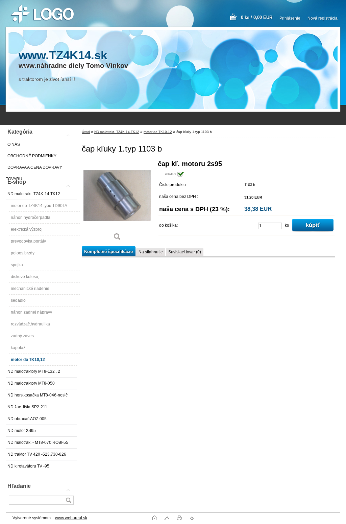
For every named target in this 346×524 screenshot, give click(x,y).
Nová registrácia (322, 18)
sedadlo (18, 300)
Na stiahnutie (151, 252)
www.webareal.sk (71, 518)
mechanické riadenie (30, 288)
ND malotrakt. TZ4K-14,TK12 (33, 193)
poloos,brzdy (22, 253)
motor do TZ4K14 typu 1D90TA (39, 205)
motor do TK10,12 (28, 359)
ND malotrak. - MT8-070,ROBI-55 (37, 442)
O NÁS (13, 144)
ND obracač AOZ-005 (27, 418)
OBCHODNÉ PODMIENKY (31, 156)
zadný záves (22, 336)
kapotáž (18, 347)
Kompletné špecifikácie (108, 251)
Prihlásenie (289, 18)
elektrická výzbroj (27, 229)
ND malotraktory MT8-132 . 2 (33, 371)
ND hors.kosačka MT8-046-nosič (37, 395)
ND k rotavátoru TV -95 (28, 466)
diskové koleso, (25, 276)
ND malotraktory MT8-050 (31, 383)
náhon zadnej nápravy (31, 312)
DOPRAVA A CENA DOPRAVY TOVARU (34, 169)
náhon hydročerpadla (30, 217)
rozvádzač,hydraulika (30, 324)
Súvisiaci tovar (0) (184, 252)
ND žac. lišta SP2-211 (27, 407)
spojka (17, 265)
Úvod (86, 132)
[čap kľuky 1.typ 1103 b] (117, 202)
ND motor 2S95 (21, 430)
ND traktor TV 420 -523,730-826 (36, 454)
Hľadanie (19, 486)
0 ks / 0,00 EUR (256, 17)
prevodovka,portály (28, 241)
